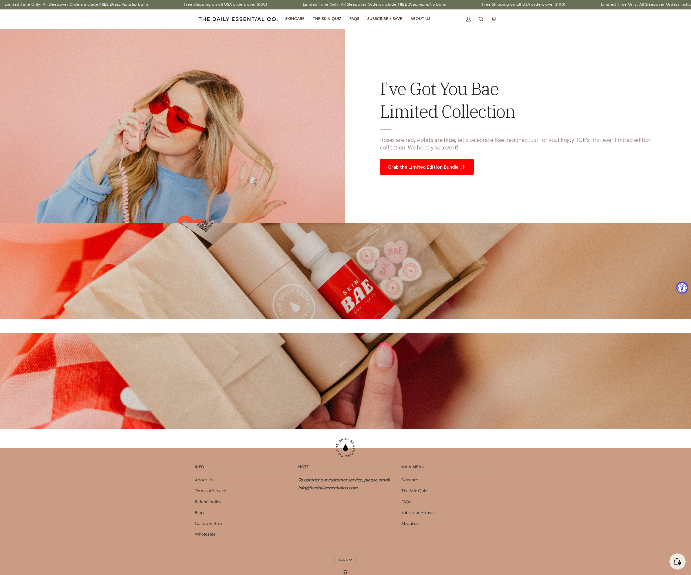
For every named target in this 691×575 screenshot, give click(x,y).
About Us (204, 480)
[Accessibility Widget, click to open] (682, 287)
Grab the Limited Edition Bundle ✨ (427, 167)
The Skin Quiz (414, 491)
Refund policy (208, 502)
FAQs (406, 502)
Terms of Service (210, 491)
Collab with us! (209, 523)
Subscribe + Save (417, 512)
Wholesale (205, 534)
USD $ (343, 560)
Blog (199, 512)
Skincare (409, 480)
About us (409, 523)
